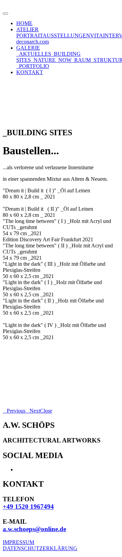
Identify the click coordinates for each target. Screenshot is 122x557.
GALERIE (28, 48)
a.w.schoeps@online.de (34, 529)
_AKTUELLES (33, 54)
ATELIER (27, 29)
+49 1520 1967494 (28, 506)
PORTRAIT (29, 35)
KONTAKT (29, 72)
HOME (24, 23)
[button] (14, 411)
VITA (96, 35)
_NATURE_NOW (51, 60)
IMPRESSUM (18, 542)
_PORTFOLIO (32, 66)
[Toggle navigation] (5, 14)
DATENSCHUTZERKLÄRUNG (40, 548)
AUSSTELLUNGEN (66, 35)
